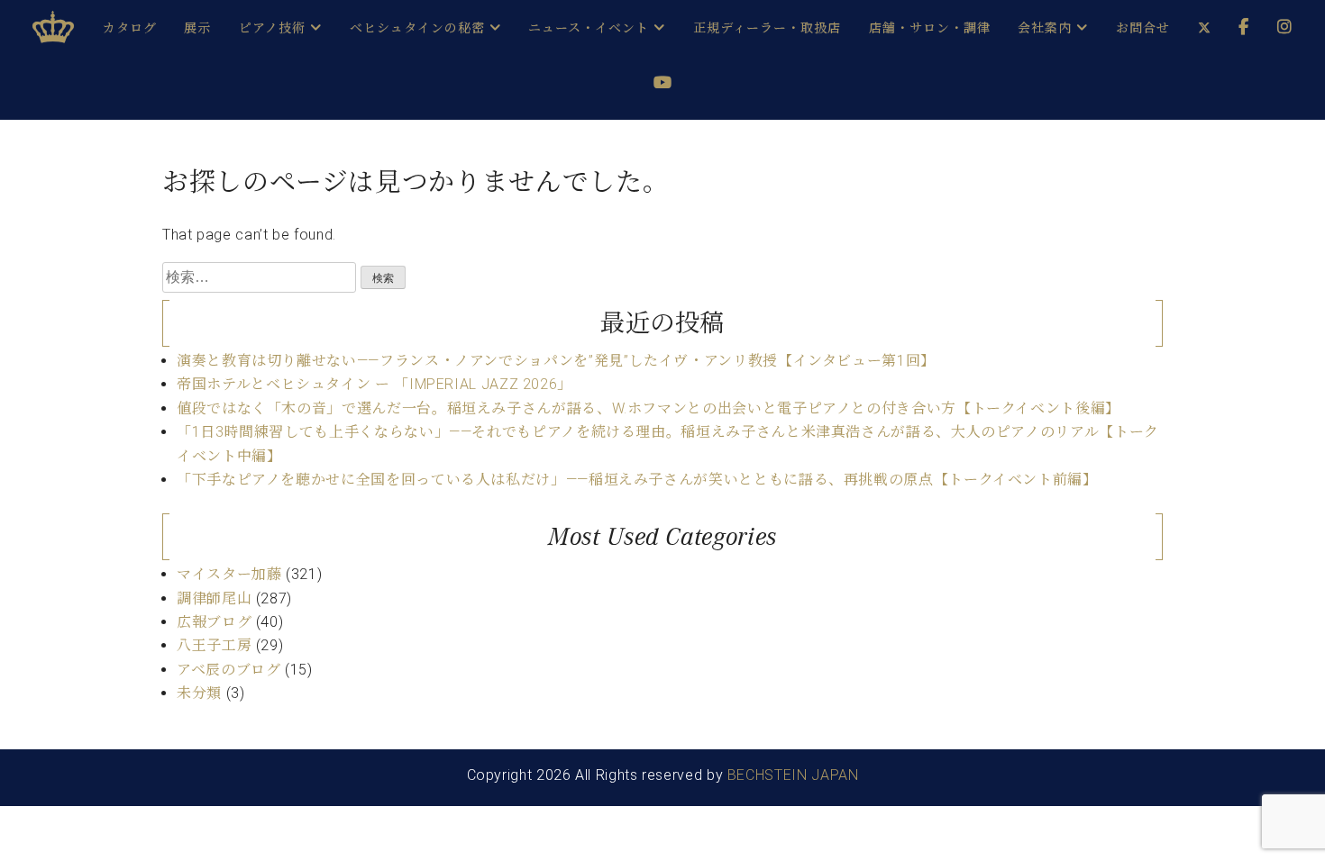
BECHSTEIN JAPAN (793, 775)
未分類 (199, 693)
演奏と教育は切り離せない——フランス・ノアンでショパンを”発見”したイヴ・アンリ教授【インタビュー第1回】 (556, 360)
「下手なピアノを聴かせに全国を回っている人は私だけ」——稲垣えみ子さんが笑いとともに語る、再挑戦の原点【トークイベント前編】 (637, 479)
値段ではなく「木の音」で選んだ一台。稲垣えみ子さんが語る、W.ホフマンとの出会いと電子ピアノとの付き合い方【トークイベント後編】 (648, 408)
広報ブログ (214, 621)
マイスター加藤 (229, 574)
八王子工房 (214, 645)
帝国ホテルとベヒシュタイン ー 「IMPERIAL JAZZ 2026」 (374, 384)
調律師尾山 (214, 598)
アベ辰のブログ (228, 669)
